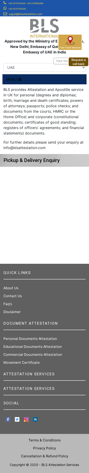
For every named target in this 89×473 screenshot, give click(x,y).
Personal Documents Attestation (30, 338)
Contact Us (12, 296)
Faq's (7, 304)
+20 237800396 (35, 3)
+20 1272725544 (17, 3)
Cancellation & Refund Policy (44, 456)
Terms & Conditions (45, 440)
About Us (10, 288)
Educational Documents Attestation (32, 346)
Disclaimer (12, 312)
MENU (12, 79)
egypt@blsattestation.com (25, 14)
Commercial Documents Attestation (32, 354)
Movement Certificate (21, 362)
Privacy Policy (44, 448)
